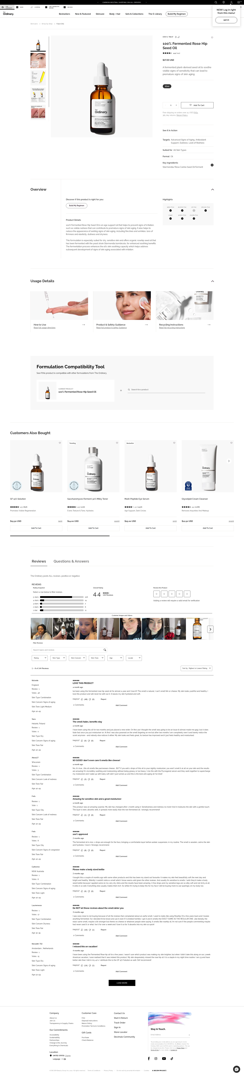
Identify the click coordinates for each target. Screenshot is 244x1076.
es (62, 1059)
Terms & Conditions (94, 1070)
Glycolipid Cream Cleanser (195, 499)
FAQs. (196, 113)
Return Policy (87, 1023)
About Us (53, 1018)
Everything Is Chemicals (59, 1045)
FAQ (83, 1018)
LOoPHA (37, 7)
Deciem (69, 7)
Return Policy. (182, 115)
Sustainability (55, 1037)
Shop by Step (47, 24)
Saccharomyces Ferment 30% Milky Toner (87, 499)
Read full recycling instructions (172, 328)
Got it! (226, 20)
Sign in (117, 1027)
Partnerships (54, 1040)
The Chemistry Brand (54, 7)
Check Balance (87, 1040)
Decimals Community (124, 1037)
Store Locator (120, 1032)
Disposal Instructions (89, 1021)
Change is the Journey (58, 1043)
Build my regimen (76, 206)
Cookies (146, 1070)
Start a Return (121, 1018)
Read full (44, 328)
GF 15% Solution (18, 499)
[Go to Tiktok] (172, 1058)
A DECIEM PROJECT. (159, 1070)
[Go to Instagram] (156, 1058)
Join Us (52, 1021)
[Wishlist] (212, 36)
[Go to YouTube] (164, 1058)
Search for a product (139, 389)
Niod (21, 7)
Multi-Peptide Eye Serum (137, 499)
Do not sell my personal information (128, 1070)
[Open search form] (216, 2)
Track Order (119, 1022)
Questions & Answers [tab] (71, 561)
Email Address (156, 1035)
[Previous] (98, 2)
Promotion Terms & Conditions (93, 1026)
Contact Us (174, 1050)
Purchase (85, 1037)
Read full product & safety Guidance (111, 328)
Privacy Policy (181, 1048)
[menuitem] (7, 7)
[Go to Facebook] (149, 1058)
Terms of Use (155, 1050)
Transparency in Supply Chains (61, 1023)
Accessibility (54, 1035)
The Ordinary (9, 7)
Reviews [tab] (39, 561)
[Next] (146, 2)
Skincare (34, 24)
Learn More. (122, 3)
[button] (83, 13)
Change (68, 1056)
